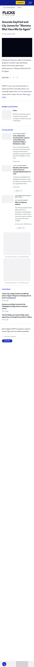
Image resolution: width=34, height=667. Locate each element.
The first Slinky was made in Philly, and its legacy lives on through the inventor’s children (17, 316)
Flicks (15, 111)
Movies (19, 7)
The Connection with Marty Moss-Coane (23, 196)
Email (17, 77)
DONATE (21, 3)
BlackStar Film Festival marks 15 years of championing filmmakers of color (22, 171)
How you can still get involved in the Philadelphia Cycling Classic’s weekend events (14, 306)
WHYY (6, 3)
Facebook (10, 77)
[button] (4, 664)
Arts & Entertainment (9, 7)
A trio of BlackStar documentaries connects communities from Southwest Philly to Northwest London (21, 140)
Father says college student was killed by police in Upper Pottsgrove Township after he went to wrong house (16, 296)
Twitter (14, 77)
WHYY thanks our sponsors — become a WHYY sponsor (17, 256)
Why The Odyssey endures (21, 203)
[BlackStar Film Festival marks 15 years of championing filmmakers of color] (7, 169)
